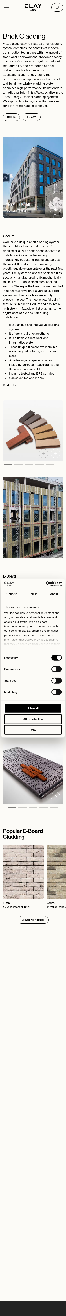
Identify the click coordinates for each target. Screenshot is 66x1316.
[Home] (33, 7)
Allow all (32, 708)
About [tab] (54, 593)
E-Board (31, 117)
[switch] (56, 669)
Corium (11, 117)
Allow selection (33, 719)
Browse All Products (33, 919)
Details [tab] (33, 593)
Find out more (12, 385)
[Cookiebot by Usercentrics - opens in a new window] (46, 583)
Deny (33, 729)
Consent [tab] (11, 593)
